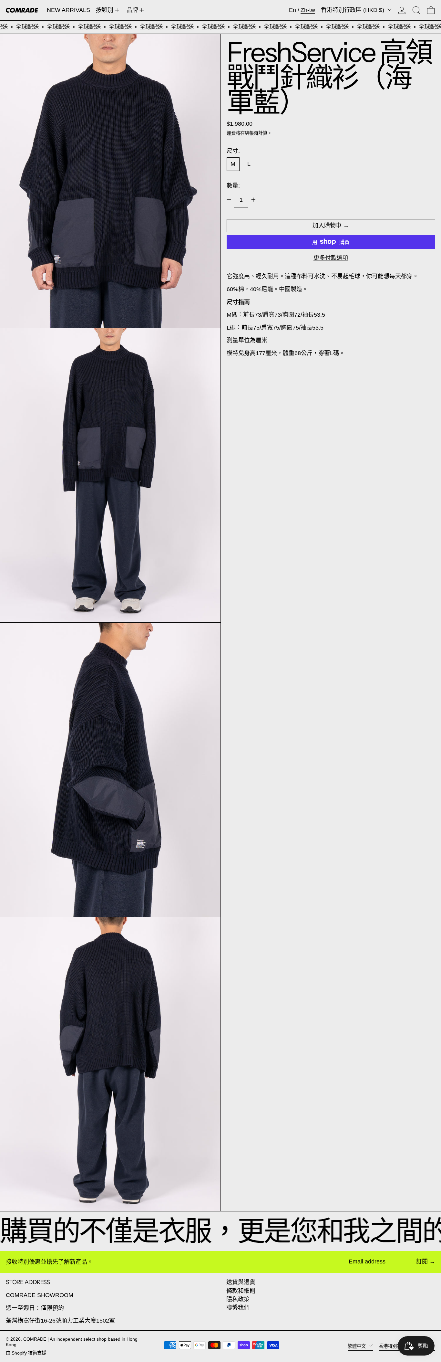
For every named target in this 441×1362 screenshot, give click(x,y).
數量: (233, 185)
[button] (416, 10)
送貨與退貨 (240, 1282)
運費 (231, 132)
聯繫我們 (238, 1307)
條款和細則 (240, 1291)
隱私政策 (238, 1299)
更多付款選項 (330, 257)
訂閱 (422, 1261)
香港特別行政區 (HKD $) (353, 10)
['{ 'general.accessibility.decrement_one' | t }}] (229, 200)
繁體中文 (357, 1345)
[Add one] (253, 200)
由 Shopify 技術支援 (26, 1353)
